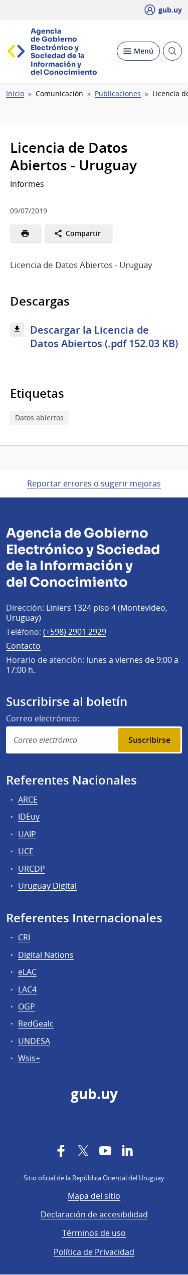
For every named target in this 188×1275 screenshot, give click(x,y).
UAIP (27, 834)
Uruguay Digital (47, 885)
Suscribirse (149, 739)
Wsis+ (29, 1058)
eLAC (27, 971)
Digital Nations (46, 954)
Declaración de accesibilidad (94, 1214)
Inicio (15, 93)
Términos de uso (94, 1232)
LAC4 (27, 989)
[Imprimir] (25, 233)
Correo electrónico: (42, 718)
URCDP (31, 868)
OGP (26, 1006)
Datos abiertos (39, 417)
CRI (24, 937)
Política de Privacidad (94, 1251)
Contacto (23, 645)
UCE (26, 851)
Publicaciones (118, 93)
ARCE (28, 799)
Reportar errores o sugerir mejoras (94, 483)
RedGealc (36, 1023)
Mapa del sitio (94, 1195)
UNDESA (34, 1041)
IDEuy (29, 816)
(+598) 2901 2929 (74, 631)
